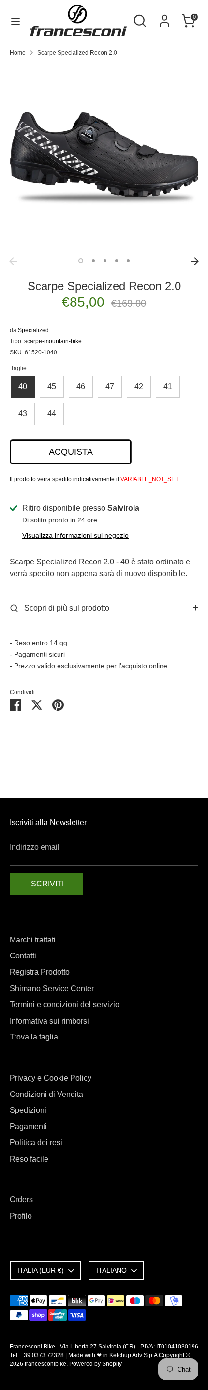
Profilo (21, 1216)
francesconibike (45, 1364)
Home (18, 52)
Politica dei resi (36, 1142)
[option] (104, 158)
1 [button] (80, 260)
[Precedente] (13, 261)
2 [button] (93, 260)
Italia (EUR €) (40, 1270)
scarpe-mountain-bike (53, 341)
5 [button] (128, 260)
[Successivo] (195, 261)
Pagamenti (28, 1127)
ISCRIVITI (46, 884)
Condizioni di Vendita (46, 1094)
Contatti (23, 956)
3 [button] (105, 260)
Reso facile (29, 1159)
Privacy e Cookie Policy (50, 1078)
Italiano (111, 1270)
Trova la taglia (34, 1037)
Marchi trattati (33, 940)
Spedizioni (28, 1110)
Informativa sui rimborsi (49, 1021)
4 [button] (116, 260)
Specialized (33, 330)
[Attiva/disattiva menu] (15, 21)
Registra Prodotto (40, 972)
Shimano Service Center (52, 988)
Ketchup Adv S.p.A (133, 1355)
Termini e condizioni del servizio (64, 1004)
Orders (21, 1199)
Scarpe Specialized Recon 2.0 (77, 52)
